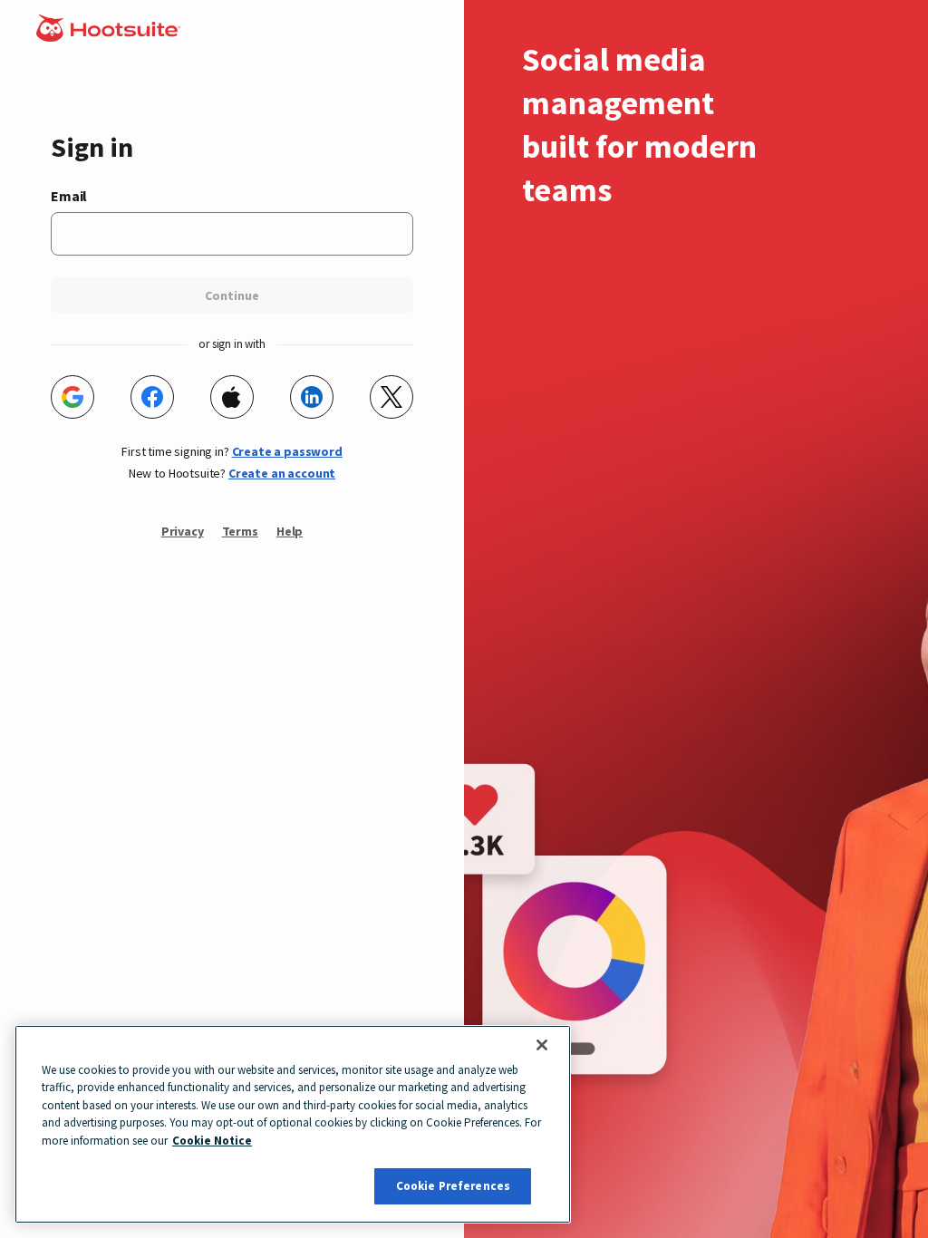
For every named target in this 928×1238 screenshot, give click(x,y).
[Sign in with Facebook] (152, 397)
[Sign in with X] (391, 397)
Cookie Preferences (453, 1186)
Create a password (287, 451)
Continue (232, 295)
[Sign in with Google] (72, 397)
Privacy (182, 531)
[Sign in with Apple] (232, 397)
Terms (240, 531)
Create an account (281, 473)
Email (69, 196)
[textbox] (232, 234)
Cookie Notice (212, 1140)
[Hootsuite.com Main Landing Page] (110, 36)
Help (289, 531)
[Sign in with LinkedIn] (312, 397)
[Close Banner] (542, 1045)
